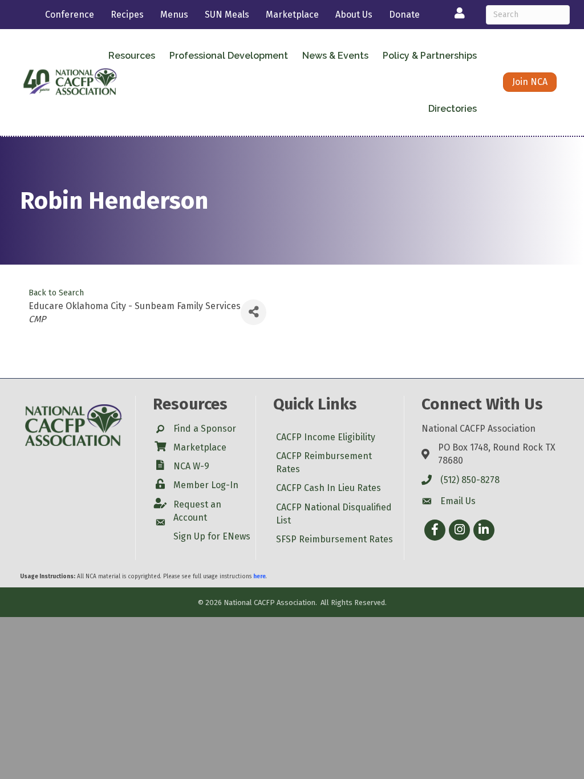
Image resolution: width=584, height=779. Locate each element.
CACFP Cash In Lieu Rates (328, 487)
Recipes (127, 14)
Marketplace (292, 14)
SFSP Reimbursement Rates (334, 539)
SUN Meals (227, 14)
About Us (353, 14)
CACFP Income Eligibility (325, 437)
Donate (404, 14)
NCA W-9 (191, 466)
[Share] (253, 312)
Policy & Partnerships (430, 55)
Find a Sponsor (204, 428)
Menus (174, 14)
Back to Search (56, 293)
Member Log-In (205, 485)
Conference (69, 14)
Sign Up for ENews (211, 536)
